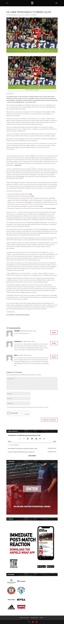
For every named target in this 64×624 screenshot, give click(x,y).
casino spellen (27, 202)
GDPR (41, 617)
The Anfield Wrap (12, 15)
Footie (27, 15)
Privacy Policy (34, 617)
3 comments (33, 15)
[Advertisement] (24, 318)
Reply (54, 332)
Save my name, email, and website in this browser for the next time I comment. (28, 407)
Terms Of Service (24, 617)
